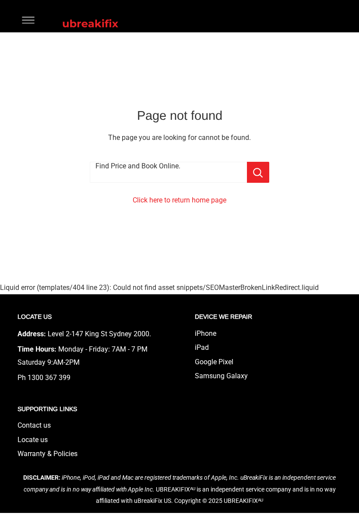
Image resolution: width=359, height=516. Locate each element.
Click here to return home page (179, 200)
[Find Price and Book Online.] (258, 172)
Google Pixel (214, 362)
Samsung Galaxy (221, 376)
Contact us (34, 425)
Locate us (33, 440)
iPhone (205, 333)
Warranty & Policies (47, 454)
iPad (202, 347)
